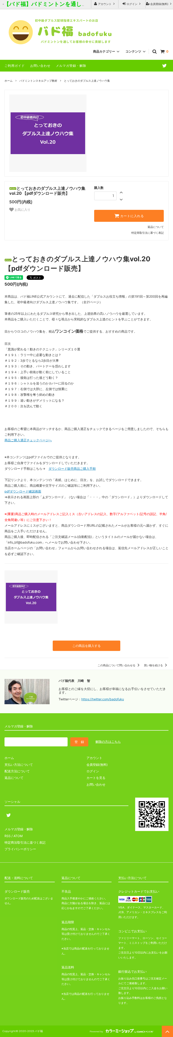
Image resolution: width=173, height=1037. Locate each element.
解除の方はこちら (108, 741)
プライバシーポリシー (20, 849)
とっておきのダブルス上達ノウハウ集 (87, 80)
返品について (156, 227)
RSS (8, 836)
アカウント (104, 4)
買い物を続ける (154, 665)
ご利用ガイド (15, 65)
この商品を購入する (86, 646)
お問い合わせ (40, 65)
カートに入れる (131, 216)
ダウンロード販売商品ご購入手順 (72, 468)
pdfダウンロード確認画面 (23, 491)
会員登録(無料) (159, 4)
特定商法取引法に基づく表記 (25, 842)
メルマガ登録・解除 (71, 65)
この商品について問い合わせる (117, 665)
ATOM (18, 836)
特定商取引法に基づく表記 (147, 232)
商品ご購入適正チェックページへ (28, 440)
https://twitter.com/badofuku (102, 699)
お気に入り (22, 209)
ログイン (132, 4)
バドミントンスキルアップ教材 (38, 80)
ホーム (9, 80)
